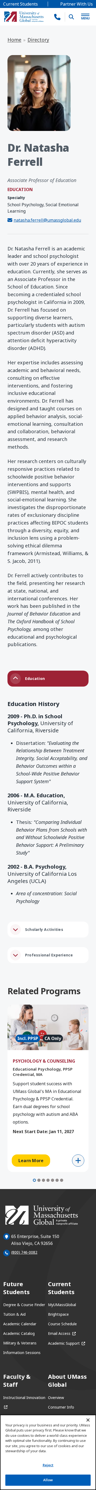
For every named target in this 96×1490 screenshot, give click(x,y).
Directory (38, 39)
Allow (48, 1479)
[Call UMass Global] (57, 17)
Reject (48, 1465)
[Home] (23, 16)
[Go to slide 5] (52, 1180)
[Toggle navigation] (85, 17)
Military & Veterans (20, 1342)
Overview (56, 1397)
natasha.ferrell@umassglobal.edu (47, 220)
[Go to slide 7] (61, 1180)
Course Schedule (62, 1323)
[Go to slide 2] (39, 1180)
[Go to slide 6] (57, 1180)
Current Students (20, 4)
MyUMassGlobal (62, 1304)
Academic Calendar (19, 1323)
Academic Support (66, 1343)
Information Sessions (22, 1352)
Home (14, 39)
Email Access (62, 1333)
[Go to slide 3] (43, 1180)
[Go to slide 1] (34, 1180)
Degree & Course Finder (24, 1304)
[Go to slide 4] (48, 1180)
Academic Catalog (19, 1333)
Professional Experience (49, 954)
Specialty (16, 197)
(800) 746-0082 (24, 1252)
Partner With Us (76, 4)
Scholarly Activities (44, 929)
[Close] (88, 1420)
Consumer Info (61, 1407)
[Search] (71, 16)
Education (35, 678)
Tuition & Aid (14, 1314)
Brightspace (58, 1314)
